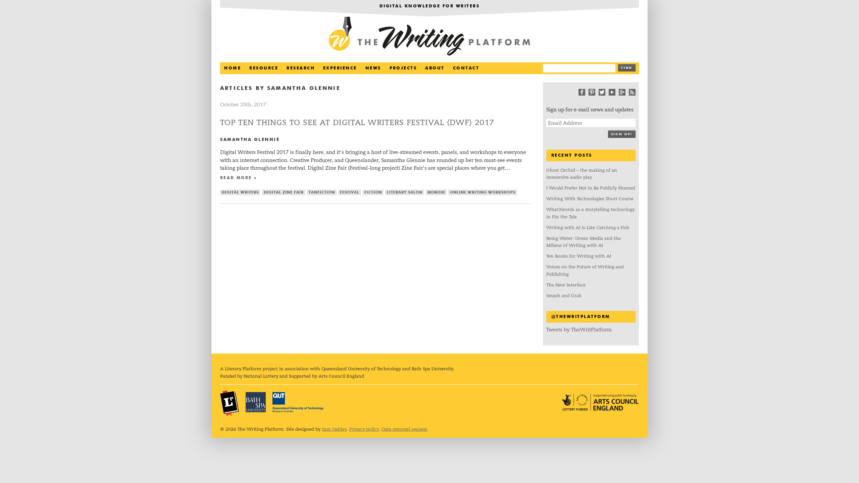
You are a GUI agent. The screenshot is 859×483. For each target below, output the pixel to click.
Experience (340, 68)
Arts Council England (600, 402)
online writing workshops (482, 192)
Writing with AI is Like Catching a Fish (587, 227)
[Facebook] (581, 92)
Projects (403, 68)
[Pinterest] (592, 92)
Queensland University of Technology (297, 402)
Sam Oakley (334, 429)
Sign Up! (622, 134)
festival (349, 192)
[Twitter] (602, 92)
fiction (373, 192)
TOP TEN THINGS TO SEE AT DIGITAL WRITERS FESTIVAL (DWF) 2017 (357, 122)
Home (232, 68)
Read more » (238, 178)
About (434, 68)
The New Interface (566, 285)
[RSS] (632, 92)
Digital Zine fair (284, 192)
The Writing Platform (429, 37)
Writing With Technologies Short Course (590, 199)
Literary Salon (404, 192)
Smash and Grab (564, 296)
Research (301, 68)
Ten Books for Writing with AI (578, 256)
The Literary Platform (229, 403)
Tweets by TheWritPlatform (579, 329)
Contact (466, 68)
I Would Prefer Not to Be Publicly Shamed (590, 188)
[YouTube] (612, 92)
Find (627, 67)
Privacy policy (364, 429)
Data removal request (404, 429)
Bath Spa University (256, 402)
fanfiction (322, 192)
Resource (263, 68)
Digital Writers (240, 192)
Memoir (436, 192)
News (373, 68)
